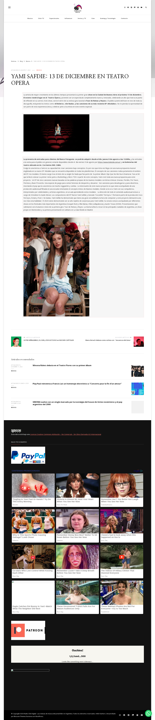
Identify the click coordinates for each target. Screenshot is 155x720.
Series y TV (82, 18)
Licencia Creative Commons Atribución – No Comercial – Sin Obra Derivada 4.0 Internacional (65, 434)
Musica (30, 18)
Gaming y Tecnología (108, 18)
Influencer (68, 18)
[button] (148, 713)
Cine (93, 18)
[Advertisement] (77, 40)
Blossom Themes (20, 716)
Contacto (124, 18)
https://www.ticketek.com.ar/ (109, 162)
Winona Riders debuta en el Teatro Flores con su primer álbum (62, 365)
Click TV (41, 18)
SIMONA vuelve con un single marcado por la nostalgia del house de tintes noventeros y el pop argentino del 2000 (77, 403)
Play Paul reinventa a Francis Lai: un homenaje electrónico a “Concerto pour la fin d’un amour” (77, 383)
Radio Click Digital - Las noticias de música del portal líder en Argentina (48, 714)
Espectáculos (54, 18)
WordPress (39, 716)
